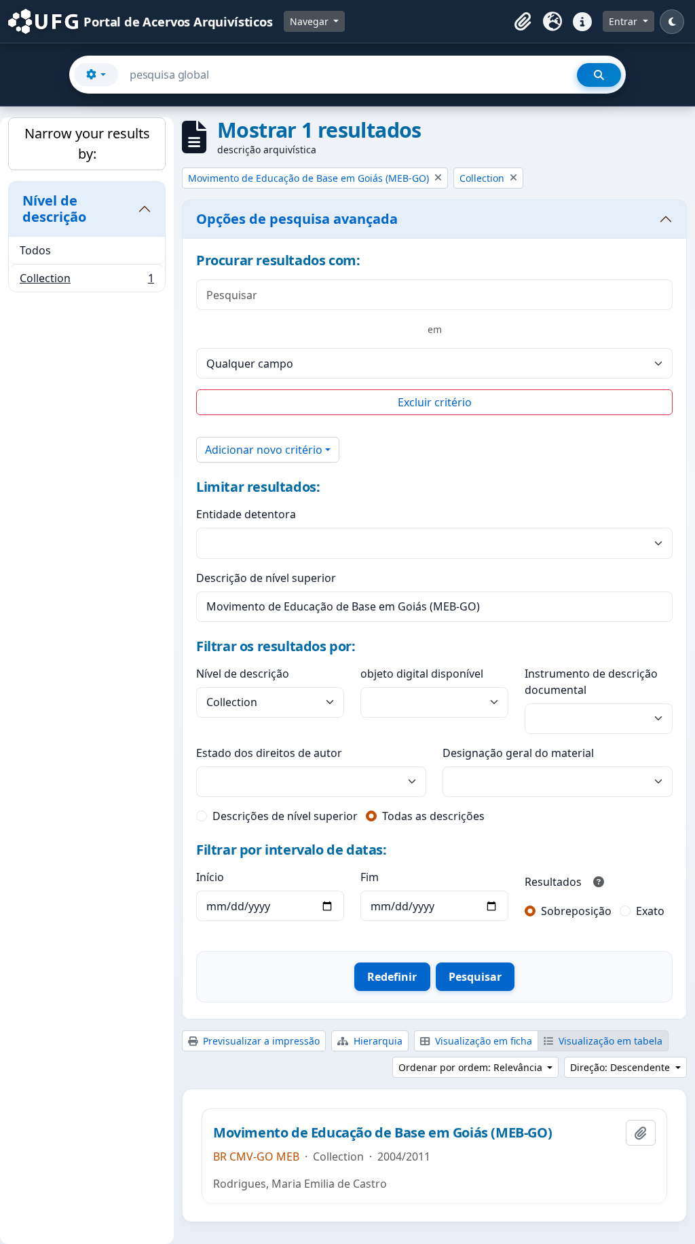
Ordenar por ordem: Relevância (471, 1067)
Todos (35, 250)
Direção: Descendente (621, 1067)
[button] (523, 22)
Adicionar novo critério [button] (263, 449)
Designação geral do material (518, 752)
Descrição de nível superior (266, 577)
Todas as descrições (433, 816)
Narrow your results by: (87, 143)
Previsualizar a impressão (260, 1040)
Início (210, 877)
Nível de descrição (54, 208)
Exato (650, 910)
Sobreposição (576, 910)
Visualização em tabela (609, 1040)
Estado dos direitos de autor (269, 752)
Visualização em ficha (482, 1040)
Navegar (310, 21)
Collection (86, 281)
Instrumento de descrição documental (591, 681)
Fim (369, 877)
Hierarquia (376, 1040)
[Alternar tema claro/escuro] (672, 21)
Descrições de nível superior (285, 816)
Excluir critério (435, 402)
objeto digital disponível (421, 673)
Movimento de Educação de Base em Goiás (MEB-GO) (382, 1133)
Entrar (624, 21)
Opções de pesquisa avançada (297, 219)
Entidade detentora (246, 514)
